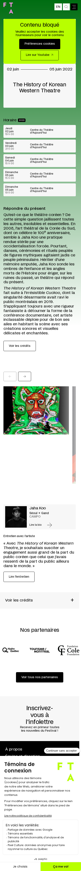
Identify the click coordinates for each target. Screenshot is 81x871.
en (58, 6)
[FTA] (8, 8)
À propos (13, 749)
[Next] (24, 376)
